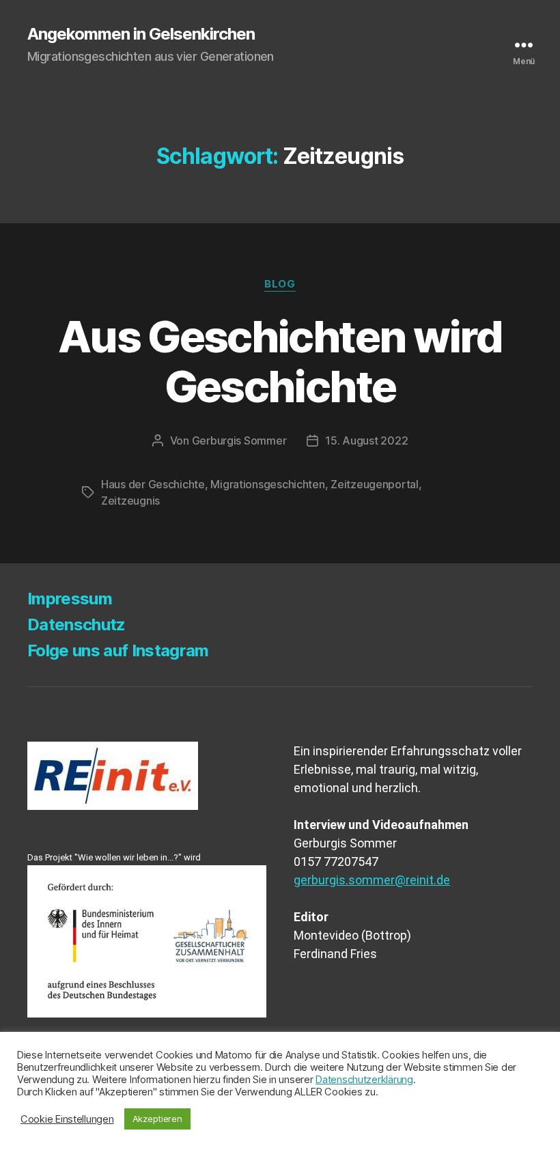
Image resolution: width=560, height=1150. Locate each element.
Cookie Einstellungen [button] (67, 1119)
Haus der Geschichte (153, 484)
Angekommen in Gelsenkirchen (141, 34)
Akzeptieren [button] (157, 1118)
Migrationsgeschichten (267, 484)
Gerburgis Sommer (239, 440)
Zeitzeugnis (130, 500)
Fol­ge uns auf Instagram (118, 650)
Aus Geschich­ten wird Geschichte (280, 361)
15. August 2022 (366, 440)
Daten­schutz (76, 624)
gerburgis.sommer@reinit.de (372, 880)
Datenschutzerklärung (364, 1080)
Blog (279, 284)
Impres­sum (69, 598)
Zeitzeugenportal (375, 484)
